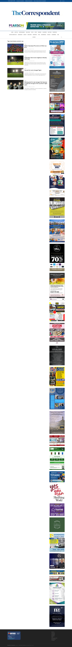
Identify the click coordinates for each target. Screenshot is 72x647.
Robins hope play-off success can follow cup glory (35, 46)
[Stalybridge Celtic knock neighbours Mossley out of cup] (15, 60)
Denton (25, 34)
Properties (55, 32)
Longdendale (43, 34)
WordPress (24, 645)
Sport (36, 32)
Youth (32, 32)
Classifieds (44, 32)
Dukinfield (35, 34)
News (12, 32)
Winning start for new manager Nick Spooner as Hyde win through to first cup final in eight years (35, 83)
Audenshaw (20, 34)
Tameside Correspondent (11, 645)
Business (39, 32)
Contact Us (53, 632)
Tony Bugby (26, 86)
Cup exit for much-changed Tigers (32, 70)
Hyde (39, 34)
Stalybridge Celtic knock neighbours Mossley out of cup (35, 58)
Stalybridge (54, 34)
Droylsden (30, 34)
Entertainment (22, 32)
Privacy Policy (53, 639)
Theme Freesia (20, 645)
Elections (50, 32)
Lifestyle (16, 32)
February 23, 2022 (32, 86)
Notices (34, 37)
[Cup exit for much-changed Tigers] (15, 72)
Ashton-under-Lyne (13, 34)
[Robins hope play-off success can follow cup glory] (15, 48)
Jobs (58, 34)
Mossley (48, 34)
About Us (52, 631)
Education (28, 32)
